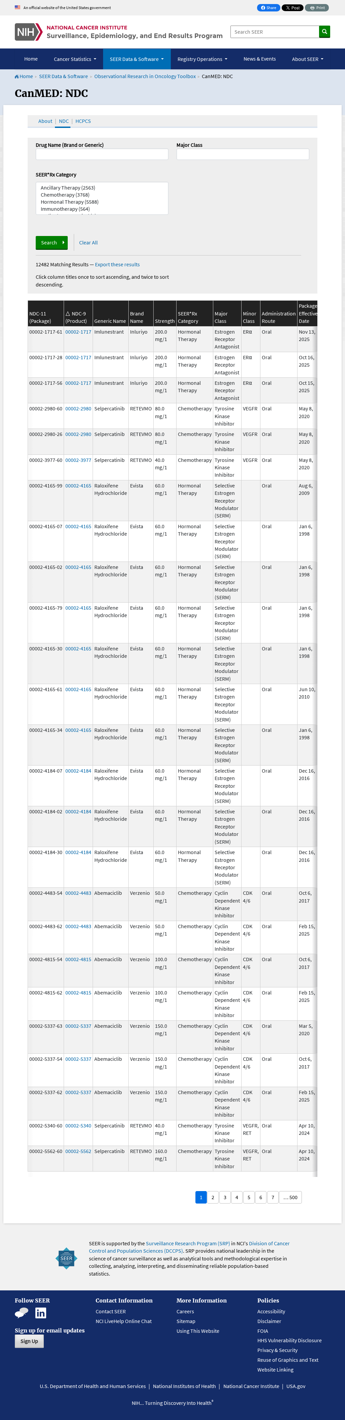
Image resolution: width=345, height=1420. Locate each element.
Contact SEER (111, 1311)
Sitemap (186, 1321)
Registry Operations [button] (200, 59)
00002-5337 (78, 1025)
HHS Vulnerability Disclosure (289, 1340)
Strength (165, 320)
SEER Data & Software (63, 76)
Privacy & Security (277, 1350)
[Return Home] (118, 31)
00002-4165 (78, 485)
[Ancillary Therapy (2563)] (102, 187)
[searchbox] (181, 153)
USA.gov (295, 1386)
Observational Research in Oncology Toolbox (145, 76)
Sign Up (29, 1341)
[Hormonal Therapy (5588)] (102, 201)
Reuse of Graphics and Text (287, 1359)
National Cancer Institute (251, 1386)
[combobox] (243, 154)
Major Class (189, 144)
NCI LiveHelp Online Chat (124, 1321)
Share (270, 8)
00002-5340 (78, 1125)
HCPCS (83, 120)
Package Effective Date (308, 313)
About (45, 120)
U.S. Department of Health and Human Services (93, 1386)
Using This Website (198, 1330)
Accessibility (271, 1311)
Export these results (117, 264)
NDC (64, 120)
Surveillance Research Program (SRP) (188, 1243)
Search (49, 242)
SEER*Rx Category (56, 174)
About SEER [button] (305, 59)
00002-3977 (78, 460)
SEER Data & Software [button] (135, 59)
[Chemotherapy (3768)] (102, 194)
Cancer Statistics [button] (73, 59)
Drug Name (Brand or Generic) (70, 144)
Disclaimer (269, 1321)
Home (31, 58)
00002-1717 (78, 331)
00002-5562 (78, 1151)
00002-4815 (78, 959)
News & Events (260, 58)
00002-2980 (78, 408)
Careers (185, 1311)
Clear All (88, 242)
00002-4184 (78, 770)
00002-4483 (78, 892)
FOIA (262, 1330)
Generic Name (110, 320)
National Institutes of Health (184, 1386)
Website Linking (275, 1369)
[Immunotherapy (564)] (102, 208)
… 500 (290, 1197)
